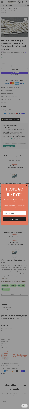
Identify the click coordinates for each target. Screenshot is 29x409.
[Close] (26, 186)
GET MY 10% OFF (14, 219)
